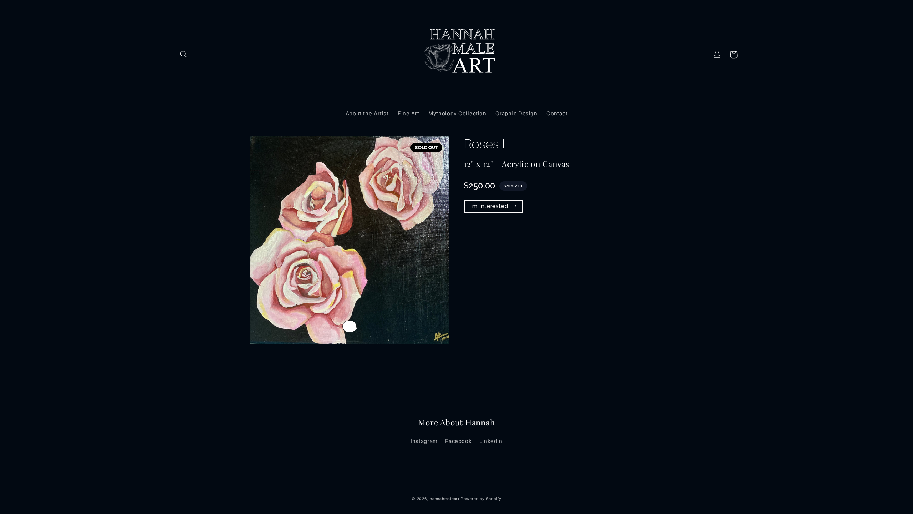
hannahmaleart (444, 499)
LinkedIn (491, 441)
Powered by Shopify (481, 499)
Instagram (424, 441)
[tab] (355, 328)
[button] (184, 54)
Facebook (458, 441)
